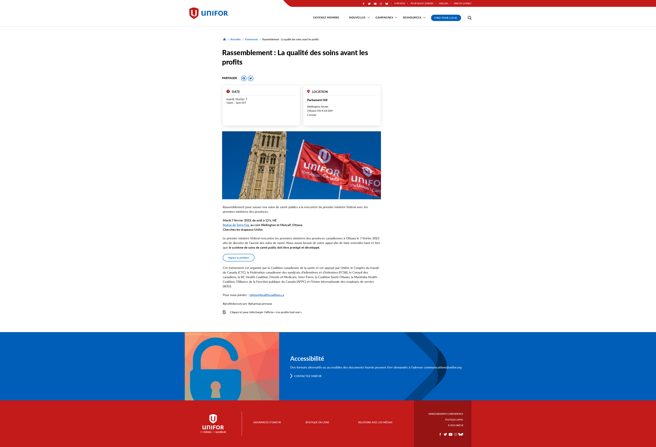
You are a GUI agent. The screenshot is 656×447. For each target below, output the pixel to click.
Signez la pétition (238, 257)
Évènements (251, 39)
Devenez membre (326, 17)
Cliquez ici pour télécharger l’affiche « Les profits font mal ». (266, 312)
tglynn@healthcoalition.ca (266, 295)
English (443, 4)
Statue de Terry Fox (236, 225)
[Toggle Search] (468, 18)
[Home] (210, 13)
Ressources (412, 17)
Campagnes (384, 17)
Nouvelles (357, 17)
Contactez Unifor (308, 376)
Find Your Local (446, 17)
